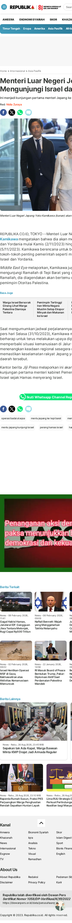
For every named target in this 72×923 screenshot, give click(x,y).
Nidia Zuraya (14, 104)
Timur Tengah (11, 28)
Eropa (27, 28)
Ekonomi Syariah (32, 19)
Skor (59, 832)
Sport (59, 843)
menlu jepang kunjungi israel (17, 427)
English (60, 853)
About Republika (10, 877)
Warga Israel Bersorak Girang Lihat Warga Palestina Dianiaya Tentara (17, 307)
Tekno (32, 848)
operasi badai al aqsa (13, 418)
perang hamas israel (51, 427)
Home (3, 70)
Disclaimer (6, 882)
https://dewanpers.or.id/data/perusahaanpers (31, 902)
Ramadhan (34, 859)
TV (2, 859)
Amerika (39, 28)
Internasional (17, 70)
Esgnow (5, 853)
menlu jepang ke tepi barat (46, 418)
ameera (8, 19)
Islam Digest (63, 837)
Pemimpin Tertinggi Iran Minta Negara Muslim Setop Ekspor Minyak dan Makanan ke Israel (50, 309)
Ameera (5, 832)
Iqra (30, 837)
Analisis (33, 843)
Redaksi (33, 877)
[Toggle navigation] (4, 7)
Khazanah (6, 837)
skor (53, 19)
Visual (32, 853)
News (3, 843)
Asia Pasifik (55, 28)
